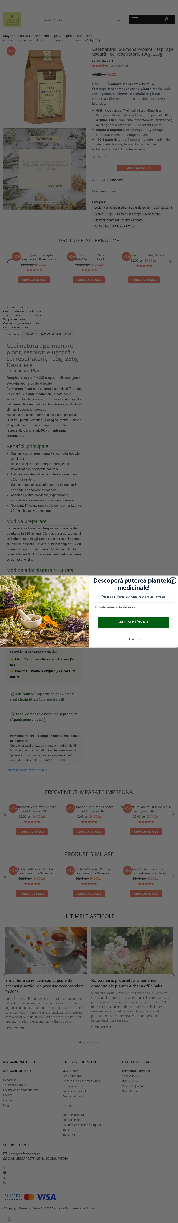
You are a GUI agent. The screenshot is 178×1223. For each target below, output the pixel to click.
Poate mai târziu (133, 639)
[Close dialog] (173, 580)
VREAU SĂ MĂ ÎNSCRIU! (133, 622)
